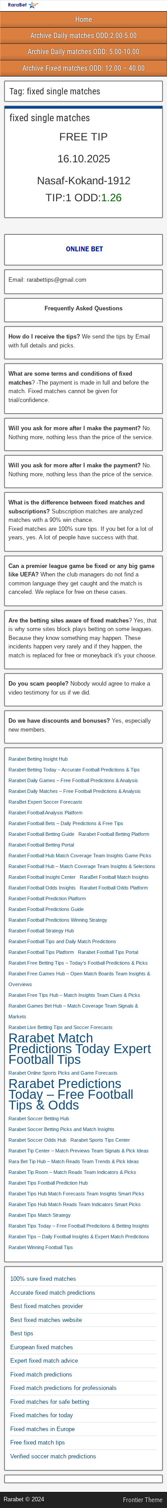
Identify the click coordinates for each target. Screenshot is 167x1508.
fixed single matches (49, 117)
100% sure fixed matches (43, 1278)
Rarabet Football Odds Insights (42, 887)
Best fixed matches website (46, 1320)
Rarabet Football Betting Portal (41, 844)
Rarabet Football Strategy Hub (41, 930)
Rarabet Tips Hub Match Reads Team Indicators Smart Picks (74, 1204)
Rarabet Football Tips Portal (108, 952)
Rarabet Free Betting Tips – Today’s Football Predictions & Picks (78, 963)
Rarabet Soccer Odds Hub (37, 1140)
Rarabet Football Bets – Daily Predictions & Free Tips (65, 823)
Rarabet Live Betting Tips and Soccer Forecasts (60, 1027)
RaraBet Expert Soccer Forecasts (45, 802)
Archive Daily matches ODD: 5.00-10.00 (83, 51)
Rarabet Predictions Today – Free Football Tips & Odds (70, 1094)
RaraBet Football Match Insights (114, 877)
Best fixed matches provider (46, 1306)
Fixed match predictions (41, 1374)
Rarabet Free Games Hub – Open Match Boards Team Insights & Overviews (79, 979)
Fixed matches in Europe (42, 1429)
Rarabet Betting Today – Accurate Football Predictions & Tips (74, 769)
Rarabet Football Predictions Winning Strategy (57, 920)
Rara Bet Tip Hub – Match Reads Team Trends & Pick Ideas (73, 1161)
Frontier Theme (143, 1500)
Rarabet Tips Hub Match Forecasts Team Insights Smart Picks (76, 1193)
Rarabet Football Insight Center (42, 877)
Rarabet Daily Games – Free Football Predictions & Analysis (73, 780)
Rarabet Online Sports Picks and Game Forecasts (63, 1073)
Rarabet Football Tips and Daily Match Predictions (62, 941)
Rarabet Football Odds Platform (114, 887)
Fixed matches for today (41, 1415)
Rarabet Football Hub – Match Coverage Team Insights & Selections (81, 866)
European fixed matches (41, 1347)
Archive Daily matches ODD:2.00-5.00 (83, 35)
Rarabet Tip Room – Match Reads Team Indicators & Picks (72, 1172)
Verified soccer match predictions (53, 1456)
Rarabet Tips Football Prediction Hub (48, 1183)
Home (83, 19)
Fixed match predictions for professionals (63, 1388)
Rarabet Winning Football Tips (40, 1247)
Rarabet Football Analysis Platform (45, 812)
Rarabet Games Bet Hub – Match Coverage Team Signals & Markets (73, 1011)
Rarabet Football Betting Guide (41, 834)
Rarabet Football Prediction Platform (47, 898)
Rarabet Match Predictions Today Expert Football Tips (79, 1049)
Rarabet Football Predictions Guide (46, 909)
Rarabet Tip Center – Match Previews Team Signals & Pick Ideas (78, 1150)
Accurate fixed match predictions (52, 1292)
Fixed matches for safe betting (49, 1401)
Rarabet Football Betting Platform (113, 834)
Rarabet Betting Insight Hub (38, 759)
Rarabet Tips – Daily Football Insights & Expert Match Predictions (78, 1236)
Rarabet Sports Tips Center (100, 1140)
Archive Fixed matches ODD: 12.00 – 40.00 (83, 68)
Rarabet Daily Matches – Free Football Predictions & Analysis (74, 791)
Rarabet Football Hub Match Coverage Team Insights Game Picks (79, 855)
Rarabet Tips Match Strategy (39, 1215)
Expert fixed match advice (44, 1360)
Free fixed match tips (37, 1442)
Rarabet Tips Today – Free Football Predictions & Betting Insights (78, 1225)
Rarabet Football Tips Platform (41, 952)
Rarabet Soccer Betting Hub (38, 1118)
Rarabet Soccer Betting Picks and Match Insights (61, 1129)
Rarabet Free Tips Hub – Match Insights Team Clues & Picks (74, 995)
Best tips (21, 1333)
